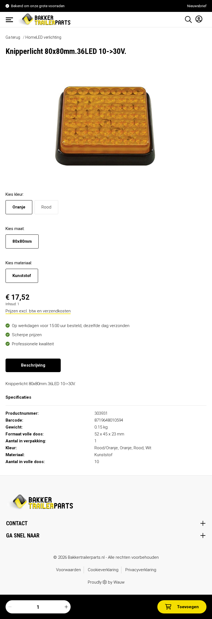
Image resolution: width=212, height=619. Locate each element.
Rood (46, 207)
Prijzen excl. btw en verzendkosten (38, 311)
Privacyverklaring (140, 569)
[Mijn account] (197, 18)
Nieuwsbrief (196, 6)
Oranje (18, 207)
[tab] (33, 365)
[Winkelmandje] (204, 18)
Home (30, 37)
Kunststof (21, 275)
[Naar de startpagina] (45, 19)
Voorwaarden (68, 569)
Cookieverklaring (103, 569)
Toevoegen (188, 606)
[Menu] (11, 19)
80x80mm (22, 241)
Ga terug (13, 37)
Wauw (118, 582)
